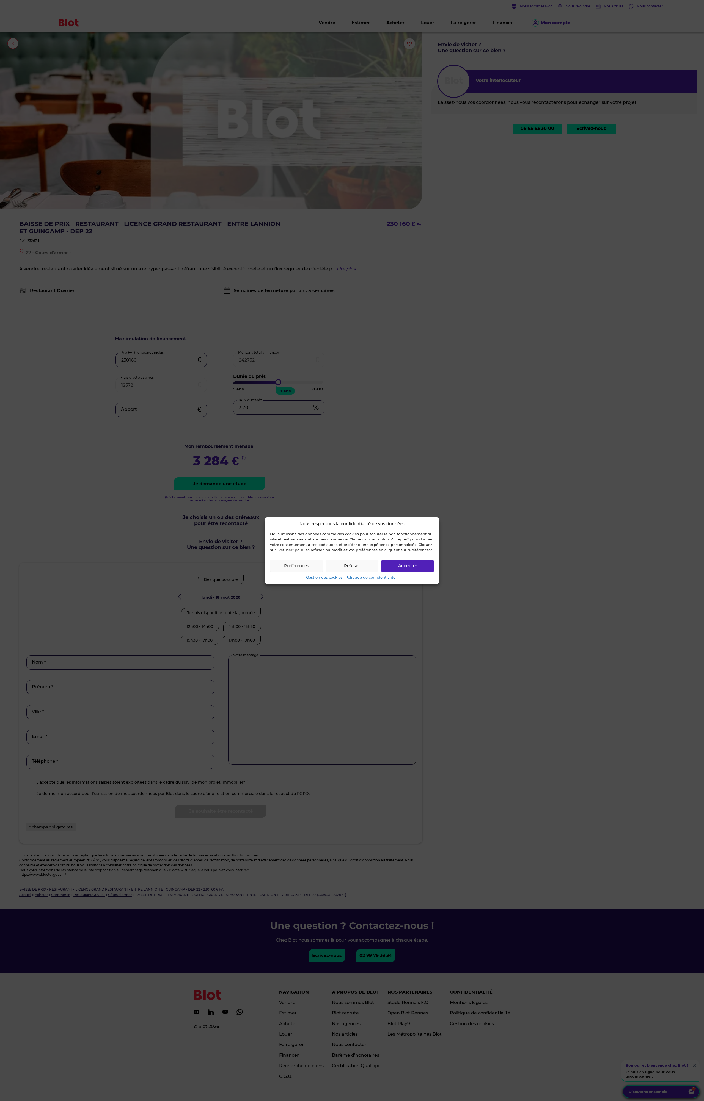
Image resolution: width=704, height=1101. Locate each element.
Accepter (407, 565)
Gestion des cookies (324, 577)
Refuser (352, 565)
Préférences (296, 565)
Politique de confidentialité (370, 577)
